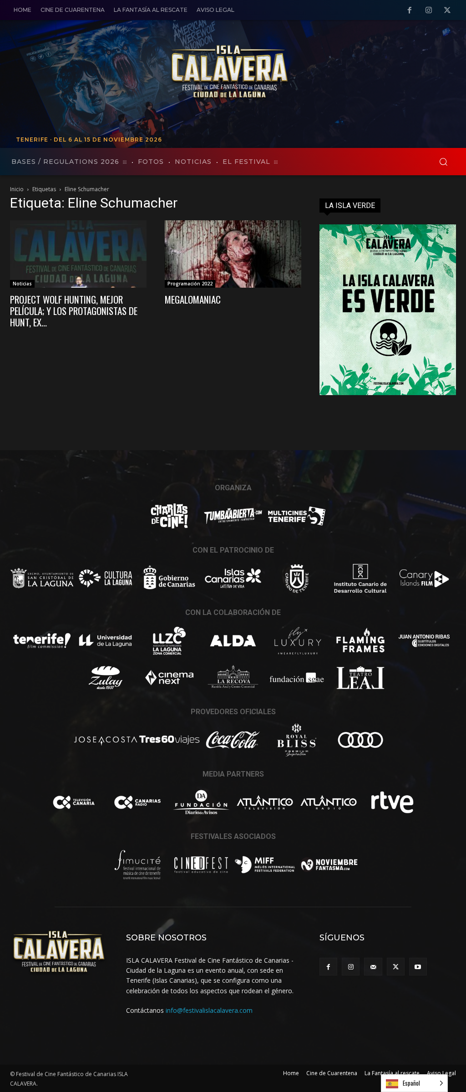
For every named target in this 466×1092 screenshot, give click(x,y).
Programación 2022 (190, 283)
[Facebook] (409, 10)
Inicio (17, 189)
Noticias (22, 283)
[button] (443, 161)
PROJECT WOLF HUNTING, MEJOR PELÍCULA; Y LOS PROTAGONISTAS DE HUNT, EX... (73, 310)
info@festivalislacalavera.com (209, 1010)
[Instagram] (428, 10)
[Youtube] (418, 966)
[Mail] (373, 966)
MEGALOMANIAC (193, 299)
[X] (447, 10)
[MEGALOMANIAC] (233, 254)
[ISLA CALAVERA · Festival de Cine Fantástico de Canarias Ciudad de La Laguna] (289, 72)
